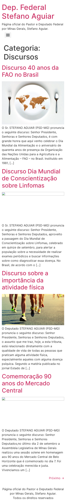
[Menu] (8, 35)
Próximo (56, 478)
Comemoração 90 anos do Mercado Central (27, 383)
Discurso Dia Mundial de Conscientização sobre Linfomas (31, 178)
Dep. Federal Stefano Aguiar (28, 12)
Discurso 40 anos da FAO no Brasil (30, 71)
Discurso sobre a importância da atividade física (25, 280)
